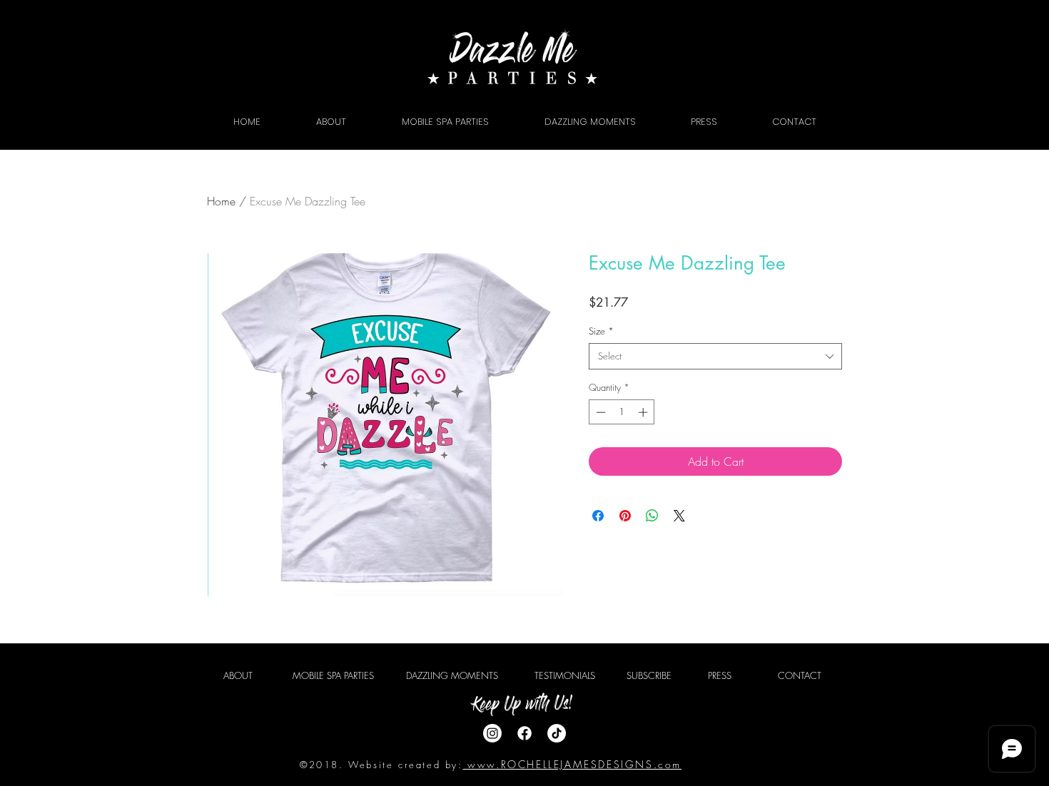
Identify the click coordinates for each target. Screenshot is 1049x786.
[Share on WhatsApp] (652, 515)
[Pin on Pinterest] (625, 515)
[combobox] (715, 356)
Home (221, 201)
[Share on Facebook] (598, 515)
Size (601, 331)
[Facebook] (524, 733)
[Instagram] (492, 733)
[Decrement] (599, 412)
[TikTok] (556, 733)
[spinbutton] (622, 412)
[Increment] (644, 412)
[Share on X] (679, 515)
